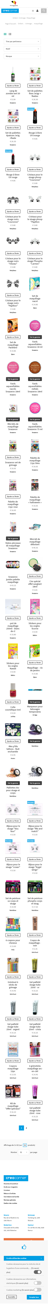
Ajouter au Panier (13, 86)
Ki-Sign (35, 715)
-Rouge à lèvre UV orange (35, 134)
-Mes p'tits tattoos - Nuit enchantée (13, 749)
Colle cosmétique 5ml (13, 708)
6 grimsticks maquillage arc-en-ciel (35, 1068)
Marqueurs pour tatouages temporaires (35, 709)
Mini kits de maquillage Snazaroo (13, 426)
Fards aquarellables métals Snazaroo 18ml (35, 387)
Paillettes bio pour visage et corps (13, 790)
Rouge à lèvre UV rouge (12, 176)
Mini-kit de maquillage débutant (34, 542)
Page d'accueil (10, 24)
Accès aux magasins (10, 1187)
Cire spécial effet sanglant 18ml (35, 584)
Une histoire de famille (11, 1197)
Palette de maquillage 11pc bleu (34, 460)
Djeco (35, 308)
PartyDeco (35, 187)
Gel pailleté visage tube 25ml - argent (13, 1027)
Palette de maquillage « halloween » (35, 500)
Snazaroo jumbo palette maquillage (13, 579)
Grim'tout (35, 952)
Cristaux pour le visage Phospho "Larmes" (35, 261)
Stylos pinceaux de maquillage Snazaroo (13, 545)
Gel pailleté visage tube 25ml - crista (35, 1027)
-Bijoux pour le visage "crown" (13, 865)
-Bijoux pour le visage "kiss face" (13, 829)
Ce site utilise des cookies (16, 1258)
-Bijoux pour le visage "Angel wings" (35, 867)
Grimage (28, 23)
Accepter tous (34, 1297)
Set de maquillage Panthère (13, 345)
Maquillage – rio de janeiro (35, 669)
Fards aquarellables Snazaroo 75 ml (35, 426)
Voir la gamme (35, 337)
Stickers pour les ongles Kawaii (13, 666)
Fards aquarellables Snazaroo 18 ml (35, 344)
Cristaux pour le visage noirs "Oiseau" (13, 261)
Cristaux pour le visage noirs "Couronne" (13, 219)
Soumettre (11, 1297)
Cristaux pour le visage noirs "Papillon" (13, 303)
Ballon (35, 635)
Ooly (12, 950)
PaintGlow (35, 746)
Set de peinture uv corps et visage (12, 901)
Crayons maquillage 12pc (13, 1068)
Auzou (13, 758)
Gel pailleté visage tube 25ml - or (34, 985)
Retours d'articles (10, 1193)
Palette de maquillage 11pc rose (13, 504)
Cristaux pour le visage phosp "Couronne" (35, 177)
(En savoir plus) (22, 1283)
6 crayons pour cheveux (13, 941)
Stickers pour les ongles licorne (35, 626)
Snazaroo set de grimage (13, 463)
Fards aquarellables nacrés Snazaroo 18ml (13, 387)
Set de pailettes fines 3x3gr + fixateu (35, 93)
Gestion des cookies (10, 1203)
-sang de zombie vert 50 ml (13, 93)
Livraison (7, 1190)
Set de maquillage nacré (34, 298)
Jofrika (13, 716)
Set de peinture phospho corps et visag (35, 901)
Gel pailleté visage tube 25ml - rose (34, 1110)
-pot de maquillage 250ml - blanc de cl (13, 627)
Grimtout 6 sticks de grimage (13, 985)
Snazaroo (13, 103)
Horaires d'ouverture (11, 1184)
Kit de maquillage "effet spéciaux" (13, 1106)
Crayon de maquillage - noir (35, 943)
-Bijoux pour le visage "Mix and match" (34, 829)
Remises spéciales (10, 1200)
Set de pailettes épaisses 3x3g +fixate (12, 135)
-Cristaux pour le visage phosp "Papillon (34, 219)
